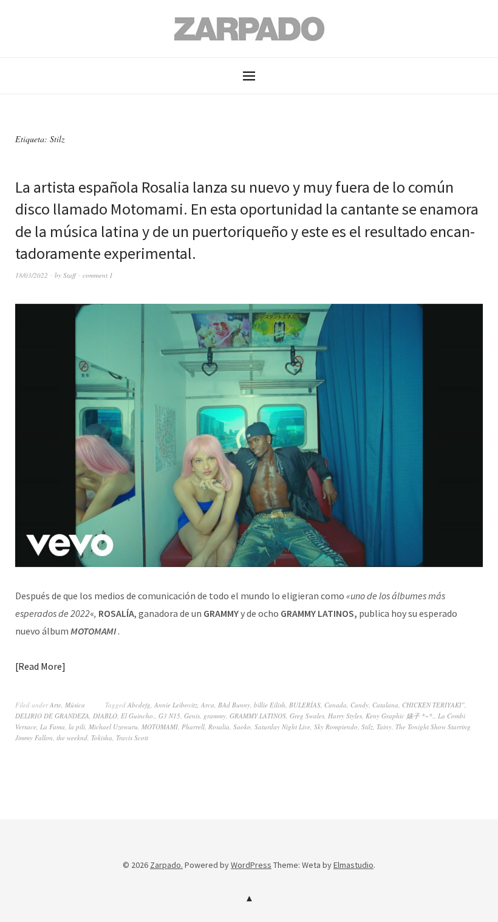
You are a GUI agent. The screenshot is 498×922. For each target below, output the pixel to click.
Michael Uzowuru (113, 726)
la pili (77, 726)
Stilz (367, 726)
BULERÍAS (305, 704)
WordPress (251, 864)
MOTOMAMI (160, 726)
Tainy (384, 726)
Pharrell (193, 726)
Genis (192, 715)
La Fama (52, 726)
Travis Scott (132, 737)
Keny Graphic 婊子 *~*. (400, 715)
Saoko (242, 726)
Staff (69, 275)
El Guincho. (138, 715)
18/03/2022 (31, 275)
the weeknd (71, 737)
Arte (55, 704)
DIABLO (105, 715)
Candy (359, 704)
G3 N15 (169, 715)
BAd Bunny (234, 704)
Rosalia (219, 726)
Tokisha (101, 737)
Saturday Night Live (282, 726)
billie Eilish (269, 704)
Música (75, 704)
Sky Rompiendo (336, 726)
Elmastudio (353, 864)
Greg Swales (307, 715)
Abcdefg (139, 704)
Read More (40, 666)
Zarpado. (166, 864)
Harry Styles (345, 715)
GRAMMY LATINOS (258, 715)
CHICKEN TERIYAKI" (433, 704)
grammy (214, 715)
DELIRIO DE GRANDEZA (52, 715)
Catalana (385, 704)
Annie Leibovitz (175, 704)
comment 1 (98, 275)
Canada (335, 704)
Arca (207, 704)
